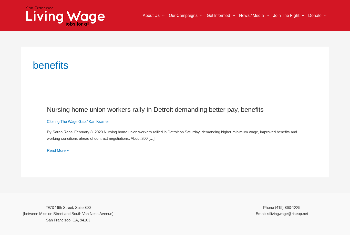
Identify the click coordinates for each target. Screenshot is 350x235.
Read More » (58, 150)
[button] (162, 16)
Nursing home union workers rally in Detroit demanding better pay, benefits (155, 109)
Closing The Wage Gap (66, 121)
